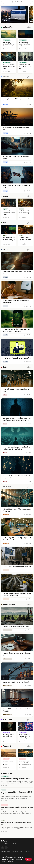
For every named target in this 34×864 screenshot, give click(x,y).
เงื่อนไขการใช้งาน (27, 851)
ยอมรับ (28, 859)
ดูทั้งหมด (29, 27)
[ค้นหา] (31, 2)
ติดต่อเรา (9, 851)
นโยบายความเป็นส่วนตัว (17, 851)
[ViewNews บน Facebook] (2, 847)
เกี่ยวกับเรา (3, 851)
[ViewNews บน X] (6, 847)
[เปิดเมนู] (2, 2)
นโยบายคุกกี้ (3, 853)
